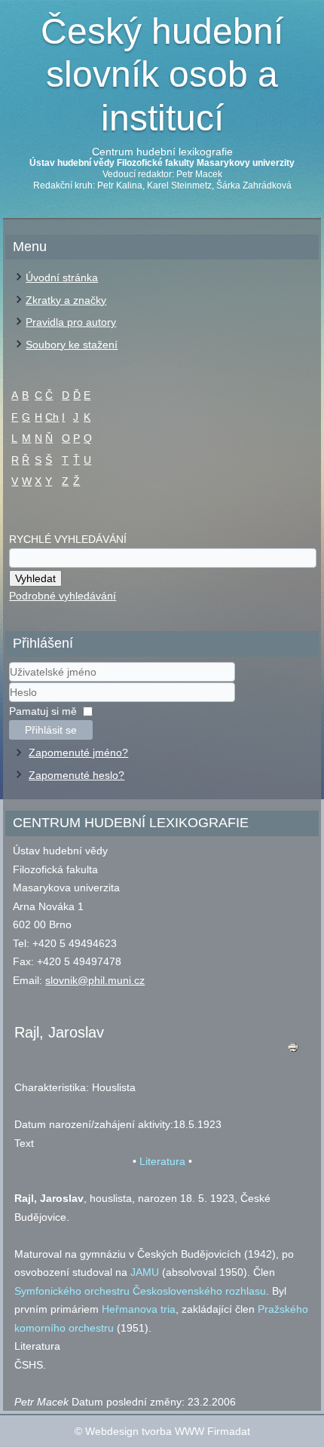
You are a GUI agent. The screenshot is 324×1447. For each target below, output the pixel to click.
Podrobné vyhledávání (62, 596)
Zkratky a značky (66, 300)
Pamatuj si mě (43, 711)
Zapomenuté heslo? (76, 775)
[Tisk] (293, 1050)
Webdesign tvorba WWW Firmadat (167, 1431)
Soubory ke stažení (72, 345)
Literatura (162, 1161)
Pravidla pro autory (71, 322)
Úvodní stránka (62, 277)
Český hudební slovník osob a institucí (162, 74)
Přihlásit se (51, 730)
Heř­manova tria (139, 1309)
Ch (52, 417)
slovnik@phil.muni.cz (95, 980)
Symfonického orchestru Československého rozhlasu (140, 1291)
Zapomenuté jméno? (78, 752)
